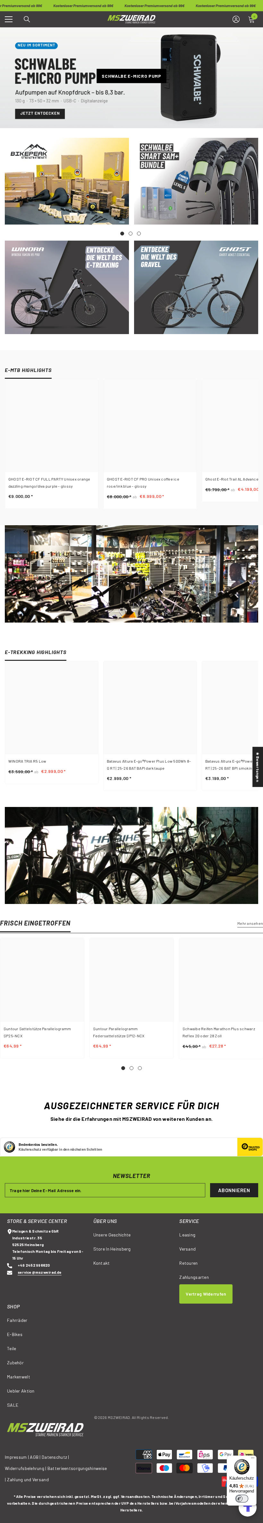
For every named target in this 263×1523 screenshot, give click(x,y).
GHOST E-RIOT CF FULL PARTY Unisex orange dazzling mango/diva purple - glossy (49, 482)
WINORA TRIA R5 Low (27, 761)
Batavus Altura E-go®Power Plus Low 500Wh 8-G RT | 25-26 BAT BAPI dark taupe (149, 764)
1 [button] (123, 1068)
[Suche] (27, 19)
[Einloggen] (236, 19)
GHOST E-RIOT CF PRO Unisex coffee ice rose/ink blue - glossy (143, 482)
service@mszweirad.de (40, 1272)
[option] (131, 998)
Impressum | (17, 1457)
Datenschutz (54, 1457)
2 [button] (131, 1068)
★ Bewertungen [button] (258, 767)
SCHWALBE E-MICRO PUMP (131, 75)
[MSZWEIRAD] (67, 181)
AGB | (36, 1457)
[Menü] (253, 1459)
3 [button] (140, 1068)
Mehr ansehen (250, 923)
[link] (131, 574)
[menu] (9, 19)
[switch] (241, 1498)
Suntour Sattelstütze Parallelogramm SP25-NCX (37, 1032)
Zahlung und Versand (28, 1479)
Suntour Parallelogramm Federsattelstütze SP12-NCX (118, 1032)
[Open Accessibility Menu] (248, 1508)
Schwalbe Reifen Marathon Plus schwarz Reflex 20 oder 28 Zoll (218, 1032)
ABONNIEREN (234, 1190)
